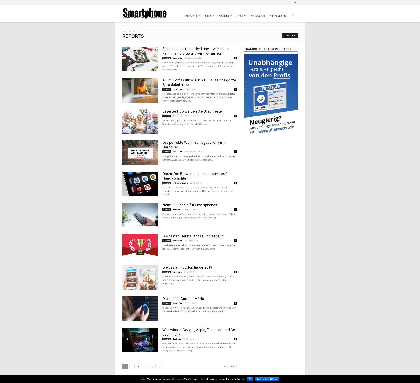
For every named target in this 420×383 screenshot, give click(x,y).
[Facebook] (289, 2)
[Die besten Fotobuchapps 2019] (140, 277)
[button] (294, 15)
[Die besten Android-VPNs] (140, 308)
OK (250, 379)
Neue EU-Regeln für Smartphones (189, 205)
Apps (240, 15)
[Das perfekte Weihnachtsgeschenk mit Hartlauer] (140, 152)
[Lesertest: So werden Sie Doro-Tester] (140, 121)
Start (124, 31)
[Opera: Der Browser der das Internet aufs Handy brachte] (140, 184)
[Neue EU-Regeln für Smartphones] (140, 215)
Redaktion (177, 58)
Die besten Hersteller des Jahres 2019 (193, 236)
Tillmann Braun (180, 183)
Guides (224, 15)
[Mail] (295, 2)
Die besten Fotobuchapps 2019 (187, 267)
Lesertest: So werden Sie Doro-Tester (192, 111)
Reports (191, 15)
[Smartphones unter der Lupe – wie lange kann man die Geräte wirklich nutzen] (140, 59)
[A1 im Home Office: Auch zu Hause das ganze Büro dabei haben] (140, 90)
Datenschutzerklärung (267, 379)
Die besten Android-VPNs (183, 299)
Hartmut (176, 209)
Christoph (177, 272)
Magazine (258, 15)
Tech (208, 15)
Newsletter (278, 15)
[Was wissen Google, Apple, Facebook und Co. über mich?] (140, 340)
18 (152, 366)
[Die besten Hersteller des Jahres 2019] (140, 246)
